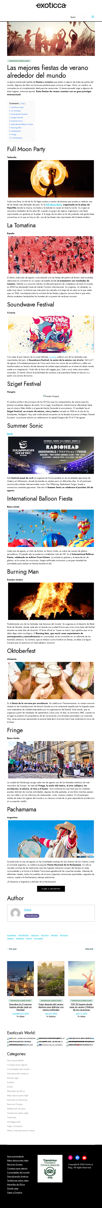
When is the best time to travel (20, 1130)
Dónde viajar (12, 1077)
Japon (29, 938)
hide (22, 103)
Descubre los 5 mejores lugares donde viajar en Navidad (20, 1007)
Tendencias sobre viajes (19, 61)
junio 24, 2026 (51, 1013)
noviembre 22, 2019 (20, 1013)
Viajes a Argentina (51, 889)
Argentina (23, 935)
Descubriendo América (17, 1073)
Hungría (20, 938)
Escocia (45, 935)
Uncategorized (13, 1121)
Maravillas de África (16, 1091)
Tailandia (38, 938)
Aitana (27, 910)
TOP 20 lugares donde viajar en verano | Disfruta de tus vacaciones (81, 1007)
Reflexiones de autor (16, 1108)
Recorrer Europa (14, 1104)
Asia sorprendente (15, 1060)
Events (10, 1086)
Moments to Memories (17, 1099)
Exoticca (52, 1016)
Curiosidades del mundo (18, 1069)
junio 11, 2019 (81, 1013)
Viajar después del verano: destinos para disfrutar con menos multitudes (51, 1007)
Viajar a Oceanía (14, 1126)
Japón (10, 433)
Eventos (10, 1082)
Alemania (11, 935)
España (54, 935)
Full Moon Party (54, 204)
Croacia (52, 356)
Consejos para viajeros (17, 1064)
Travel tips (11, 1117)
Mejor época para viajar (17, 1095)
